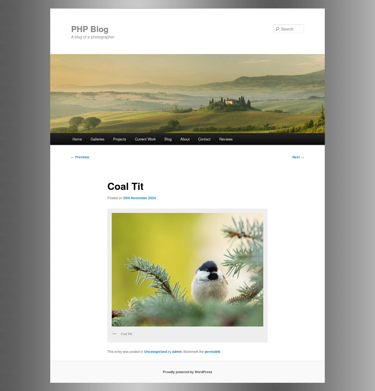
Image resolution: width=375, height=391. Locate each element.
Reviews (226, 139)
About (185, 139)
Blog (168, 139)
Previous (80, 156)
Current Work (145, 139)
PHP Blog (89, 29)
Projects (119, 139)
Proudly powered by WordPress (187, 371)
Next (298, 156)
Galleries (98, 139)
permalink (212, 351)
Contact (204, 139)
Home (77, 139)
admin (177, 351)
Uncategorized (155, 351)
